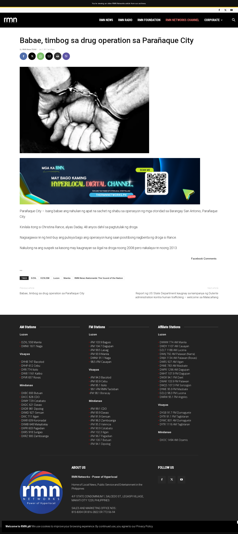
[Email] (49, 56)
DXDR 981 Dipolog (32, 408)
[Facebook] (219, 10)
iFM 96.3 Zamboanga (103, 420)
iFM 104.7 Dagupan (102, 346)
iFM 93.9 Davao (100, 412)
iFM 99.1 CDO (99, 408)
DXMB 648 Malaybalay (34, 424)
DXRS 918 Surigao (32, 432)
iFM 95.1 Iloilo (99, 385)
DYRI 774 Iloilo (29, 369)
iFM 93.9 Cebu (99, 381)
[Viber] (66, 56)
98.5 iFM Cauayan (101, 362)
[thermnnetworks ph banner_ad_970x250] (119, 181)
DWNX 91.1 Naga (101, 358)
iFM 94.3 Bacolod (101, 377)
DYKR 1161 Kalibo (31, 373)
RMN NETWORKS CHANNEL (182, 20)
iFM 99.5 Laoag (99, 350)
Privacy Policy (144, 526)
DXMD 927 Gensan (32, 412)
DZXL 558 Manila (31, 342)
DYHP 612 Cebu (30, 365)
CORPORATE (212, 20)
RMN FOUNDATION (149, 20)
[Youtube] (231, 10)
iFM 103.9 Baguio (101, 342)
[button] (233, 20)
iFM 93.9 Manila (100, 354)
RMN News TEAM (29, 49)
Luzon (56, 278)
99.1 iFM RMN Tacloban (104, 389)
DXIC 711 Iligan (30, 416)
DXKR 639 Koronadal (33, 420)
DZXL (33, 278)
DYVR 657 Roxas (31, 377)
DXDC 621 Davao (31, 405)
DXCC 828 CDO (30, 397)
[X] (225, 10)
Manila (67, 278)
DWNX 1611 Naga (31, 346)
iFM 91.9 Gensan (100, 416)
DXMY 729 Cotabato (33, 401)
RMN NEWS (106, 20)
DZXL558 (45, 278)
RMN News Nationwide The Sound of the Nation (99, 278)
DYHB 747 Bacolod (32, 362)
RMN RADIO (125, 20)
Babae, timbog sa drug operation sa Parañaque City (52, 293)
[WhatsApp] (40, 56)
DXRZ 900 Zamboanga (35, 436)
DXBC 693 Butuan (32, 393)
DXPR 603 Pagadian (33, 428)
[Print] (57, 56)
